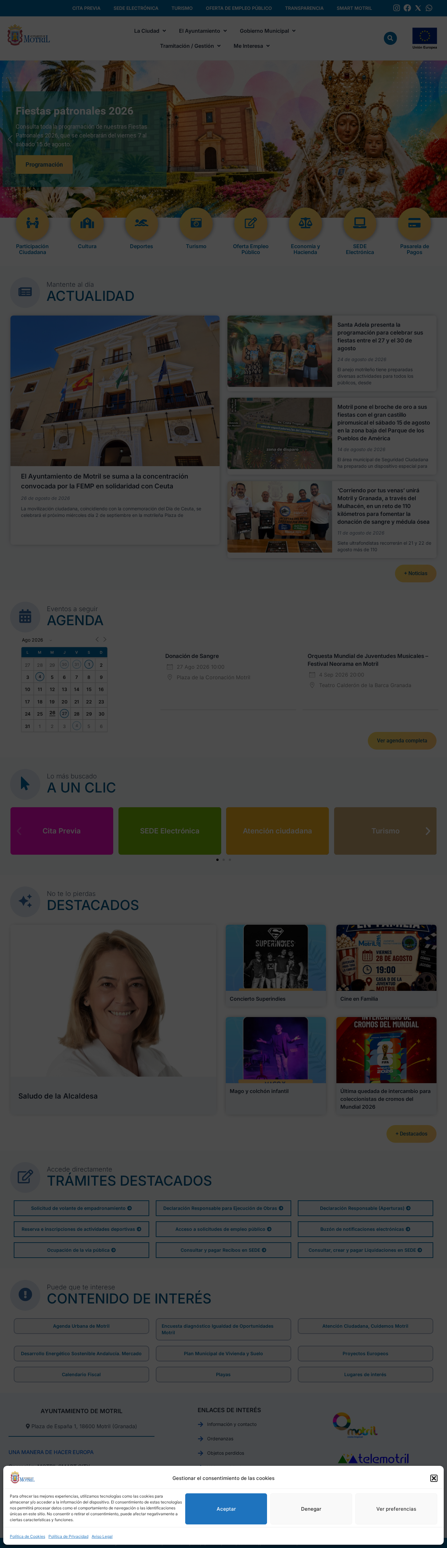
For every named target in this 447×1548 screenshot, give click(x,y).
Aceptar (226, 1509)
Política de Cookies (27, 1536)
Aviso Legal (102, 1536)
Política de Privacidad (68, 1536)
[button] (434, 1478)
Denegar (311, 1509)
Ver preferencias (396, 1509)
